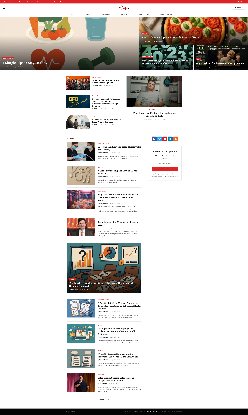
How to (144, 33)
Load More (103, 400)
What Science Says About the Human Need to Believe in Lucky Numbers (165, 62)
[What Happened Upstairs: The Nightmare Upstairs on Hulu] (154, 91)
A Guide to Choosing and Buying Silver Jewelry (117, 172)
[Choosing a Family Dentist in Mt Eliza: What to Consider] (78, 122)
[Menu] (4, 8)
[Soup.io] (124, 7)
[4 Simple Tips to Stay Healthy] (69, 43)
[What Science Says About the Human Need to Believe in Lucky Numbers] (166, 57)
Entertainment (143, 14)
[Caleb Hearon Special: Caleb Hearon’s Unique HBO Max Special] (81, 382)
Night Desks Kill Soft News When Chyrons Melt (220, 63)
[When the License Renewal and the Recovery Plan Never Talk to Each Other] (81, 358)
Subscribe (239, 8)
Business (123, 14)
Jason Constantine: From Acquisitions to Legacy (118, 223)
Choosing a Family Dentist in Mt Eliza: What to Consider (106, 120)
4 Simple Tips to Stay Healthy (24, 63)
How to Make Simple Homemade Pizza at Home (170, 37)
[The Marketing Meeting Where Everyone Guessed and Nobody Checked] (104, 268)
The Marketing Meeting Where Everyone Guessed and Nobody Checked (101, 284)
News (88, 14)
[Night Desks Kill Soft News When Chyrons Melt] (221, 57)
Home (73, 14)
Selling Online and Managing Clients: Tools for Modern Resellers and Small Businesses (117, 331)
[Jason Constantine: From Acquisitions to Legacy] (81, 227)
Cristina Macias (7, 67)
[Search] (244, 1)
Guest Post (26, 2)
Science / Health (166, 14)
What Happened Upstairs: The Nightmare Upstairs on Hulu (154, 114)
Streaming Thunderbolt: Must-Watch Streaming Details (105, 81)
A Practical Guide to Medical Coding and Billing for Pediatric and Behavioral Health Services (119, 306)
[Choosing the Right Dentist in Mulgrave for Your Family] (81, 151)
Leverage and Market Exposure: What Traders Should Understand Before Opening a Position (106, 102)
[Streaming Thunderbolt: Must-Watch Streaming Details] (78, 83)
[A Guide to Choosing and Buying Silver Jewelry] (81, 175)
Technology (105, 14)
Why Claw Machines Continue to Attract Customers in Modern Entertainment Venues (118, 197)
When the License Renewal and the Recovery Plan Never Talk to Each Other (118, 355)
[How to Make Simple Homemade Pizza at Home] (193, 31)
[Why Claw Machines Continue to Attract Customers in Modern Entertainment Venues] (81, 199)
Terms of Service (46, 2)
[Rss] (175, 139)
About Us (35, 2)
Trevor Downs (98, 85)
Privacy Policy (58, 2)
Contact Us (7, 2)
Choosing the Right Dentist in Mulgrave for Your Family (119, 148)
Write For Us (17, 2)
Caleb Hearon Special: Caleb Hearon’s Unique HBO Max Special (116, 379)
